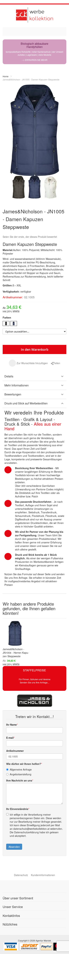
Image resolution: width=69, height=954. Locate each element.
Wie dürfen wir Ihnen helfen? (23, 764)
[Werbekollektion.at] (34, 14)
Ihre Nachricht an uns (19, 780)
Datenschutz (21, 875)
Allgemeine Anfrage (21, 769)
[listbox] (34, 324)
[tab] (34, 376)
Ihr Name (11, 724)
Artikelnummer (15, 750)
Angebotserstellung (20, 774)
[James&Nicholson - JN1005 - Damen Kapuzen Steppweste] (19, 187)
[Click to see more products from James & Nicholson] (34, 700)
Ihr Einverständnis (17, 809)
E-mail (10, 737)
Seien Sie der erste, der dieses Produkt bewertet (30, 236)
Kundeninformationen (43, 875)
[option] (6, 323)
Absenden (14, 846)
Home (5, 76)
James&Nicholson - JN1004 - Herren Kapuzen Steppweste (16, 652)
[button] (28, 363)
